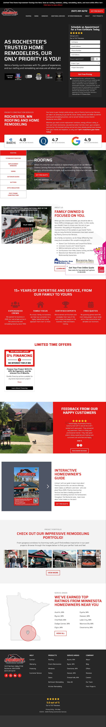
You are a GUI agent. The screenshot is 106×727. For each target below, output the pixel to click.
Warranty (33, 664)
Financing (33, 668)
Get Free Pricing (85, 74)
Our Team (89, 682)
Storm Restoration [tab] (13, 158)
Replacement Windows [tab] (13, 165)
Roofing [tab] (13, 153)
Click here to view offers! (53, 5)
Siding (50, 673)
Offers (88, 668)
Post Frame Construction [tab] (13, 194)
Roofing (51, 659)
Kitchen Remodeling (55, 686)
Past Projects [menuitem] (98, 16)
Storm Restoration (54, 664)
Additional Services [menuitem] (58, 16)
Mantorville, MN (86, 623)
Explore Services (41, 180)
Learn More (62, 268)
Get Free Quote (97, 11)
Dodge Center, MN (62, 623)
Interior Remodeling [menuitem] (75, 16)
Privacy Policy (86, 94)
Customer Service (10, 77)
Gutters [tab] (13, 182)
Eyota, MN (84, 612)
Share (20, 382)
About (88, 659)
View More (53, 572)
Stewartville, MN (73, 677)
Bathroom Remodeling (56, 682)
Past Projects (91, 686)
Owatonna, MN (86, 627)
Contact (32, 659)
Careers (88, 677)
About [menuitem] (87, 16)
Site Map (57, 709)
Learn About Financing (19, 388)
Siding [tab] (13, 171)
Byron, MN (59, 616)
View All (60, 633)
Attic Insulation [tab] (13, 188)
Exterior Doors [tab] (13, 177)
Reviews (89, 673)
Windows (51, 668)
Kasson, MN (85, 616)
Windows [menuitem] (45, 16)
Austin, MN (59, 612)
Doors (50, 677)
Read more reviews (79, 458)
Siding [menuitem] (36, 16)
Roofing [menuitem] (28, 16)
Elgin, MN (59, 627)
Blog (87, 664)
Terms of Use (76, 94)
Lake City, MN (85, 619)
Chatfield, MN (60, 619)
